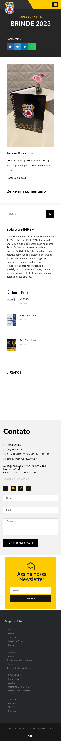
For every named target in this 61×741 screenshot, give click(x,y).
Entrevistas (13, 679)
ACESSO (24, 299)
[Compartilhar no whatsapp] (32, 46)
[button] (55, 4)
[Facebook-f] (5, 488)
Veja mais (23, 303)
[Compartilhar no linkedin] (24, 46)
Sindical (11, 707)
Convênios (13, 638)
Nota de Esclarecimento (19, 691)
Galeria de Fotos (15, 641)
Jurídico (11, 683)
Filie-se (10, 664)
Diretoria (11, 653)
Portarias (12, 645)
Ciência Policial (15, 675)
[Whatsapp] (20, 488)
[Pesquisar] (50, 214)
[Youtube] (13, 488)
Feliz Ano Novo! (28, 340)
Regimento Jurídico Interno (19, 660)
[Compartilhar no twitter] (17, 46)
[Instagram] (28, 488)
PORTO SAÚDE (27, 315)
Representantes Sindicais (18, 668)
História (11, 634)
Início (10, 630)
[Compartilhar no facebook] (10, 46)
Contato (12, 711)
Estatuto (10, 656)
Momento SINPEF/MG (30, 17)
